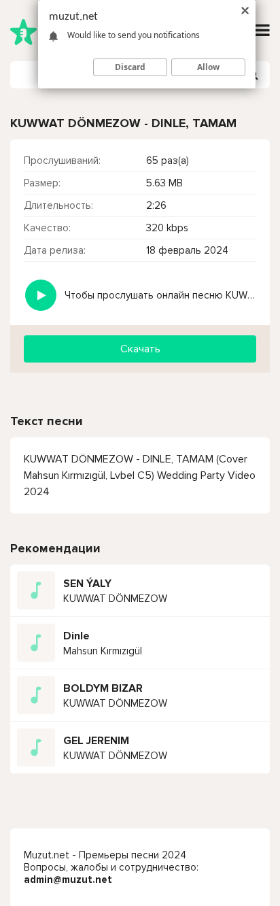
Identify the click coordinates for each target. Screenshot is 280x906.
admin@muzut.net (68, 879)
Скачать (140, 349)
